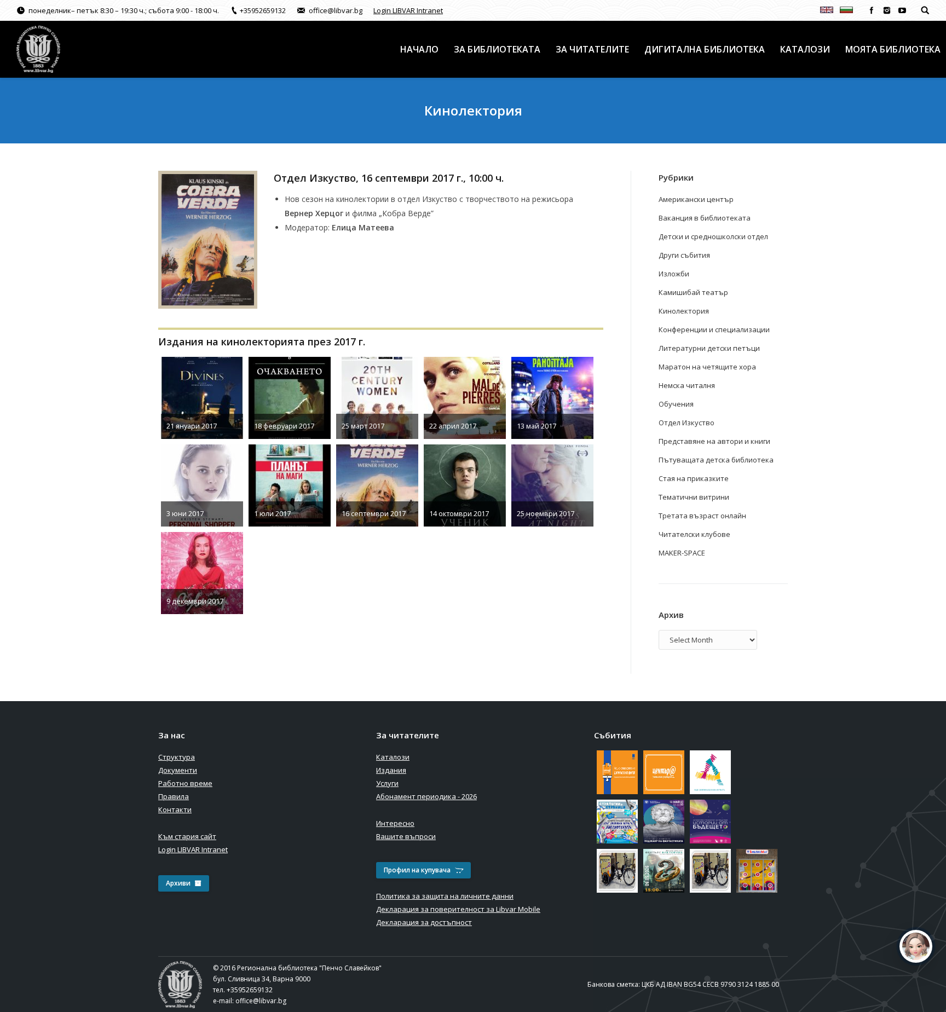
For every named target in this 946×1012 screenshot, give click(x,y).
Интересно (395, 823)
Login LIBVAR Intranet (408, 10)
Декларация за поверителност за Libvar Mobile (458, 909)
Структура (176, 757)
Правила (173, 796)
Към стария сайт (187, 836)
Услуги (387, 783)
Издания (391, 770)
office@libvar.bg (260, 1000)
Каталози (392, 757)
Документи (177, 770)
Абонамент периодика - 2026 (426, 796)
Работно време (185, 783)
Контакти (175, 809)
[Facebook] (871, 10)
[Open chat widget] (915, 946)
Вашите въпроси (406, 836)
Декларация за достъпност (424, 922)
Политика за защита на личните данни (445, 896)
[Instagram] (886, 10)
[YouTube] (902, 10)
